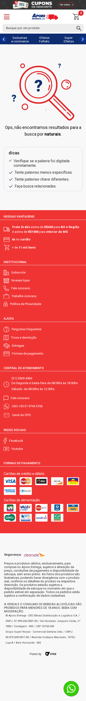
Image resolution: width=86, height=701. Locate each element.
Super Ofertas (69, 39)
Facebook (16, 440)
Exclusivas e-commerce (20, 39)
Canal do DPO (21, 415)
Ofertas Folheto (44, 39)
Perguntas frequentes (26, 329)
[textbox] (43, 28)
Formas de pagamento (27, 353)
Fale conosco (20, 288)
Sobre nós (18, 272)
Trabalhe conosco (24, 296)
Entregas (18, 345)
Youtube (17, 449)
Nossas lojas (20, 280)
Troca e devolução (24, 337)
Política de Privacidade (25, 304)
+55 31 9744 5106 (31, 406)
